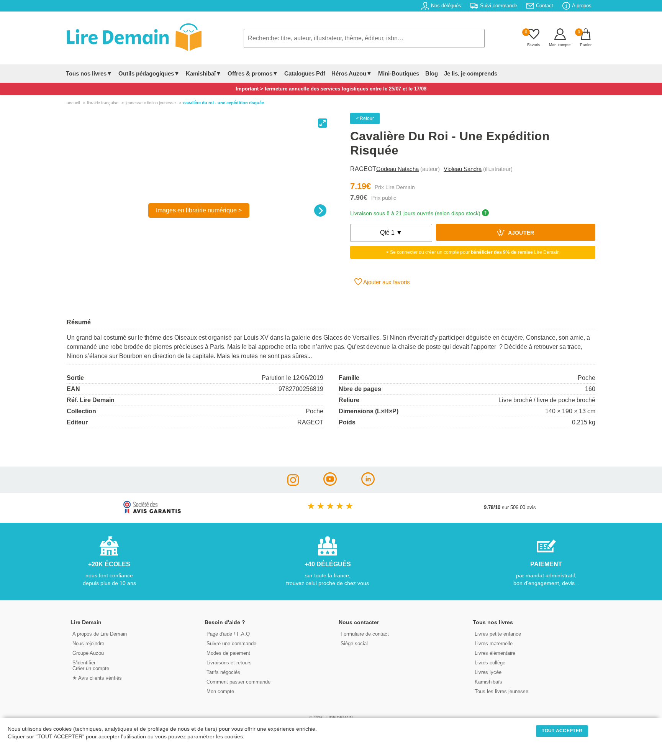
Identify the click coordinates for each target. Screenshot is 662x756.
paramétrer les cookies (215, 737)
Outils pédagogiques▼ (149, 73)
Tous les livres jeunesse (501, 691)
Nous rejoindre (88, 643)
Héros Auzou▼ (351, 73)
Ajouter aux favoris (386, 282)
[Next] (320, 210)
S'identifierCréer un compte (90, 665)
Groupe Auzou (88, 653)
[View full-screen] (322, 123)
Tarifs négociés (223, 672)
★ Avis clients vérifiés (97, 678)
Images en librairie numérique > (199, 210)
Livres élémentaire (495, 653)
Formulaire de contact (365, 634)
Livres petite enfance (498, 634)
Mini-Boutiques (398, 73)
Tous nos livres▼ (89, 73)
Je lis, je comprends (470, 73)
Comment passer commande (238, 682)
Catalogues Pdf (304, 73)
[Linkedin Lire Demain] (368, 483)
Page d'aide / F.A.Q (228, 634)
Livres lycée (488, 672)
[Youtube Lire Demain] (330, 483)
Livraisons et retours (229, 663)
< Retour (365, 118)
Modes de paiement (228, 653)
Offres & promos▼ (253, 73)
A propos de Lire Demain (99, 634)
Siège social (354, 643)
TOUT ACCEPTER (562, 730)
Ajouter (520, 233)
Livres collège (490, 663)
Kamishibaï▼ (203, 73)
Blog (431, 73)
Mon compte (220, 691)
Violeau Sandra (463, 169)
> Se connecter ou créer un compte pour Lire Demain (473, 252)
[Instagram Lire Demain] (293, 483)
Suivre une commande (231, 643)
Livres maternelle (494, 643)
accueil (73, 102)
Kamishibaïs (488, 682)
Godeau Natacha (397, 169)
